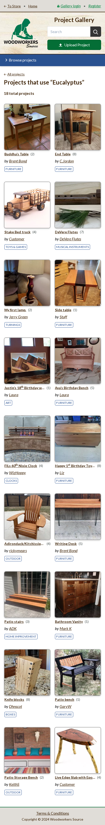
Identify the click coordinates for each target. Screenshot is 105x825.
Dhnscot (15, 706)
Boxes (10, 714)
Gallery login (71, 5)
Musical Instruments (72, 247)
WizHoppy (17, 472)
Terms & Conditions (52, 813)
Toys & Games (16, 247)
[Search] (95, 31)
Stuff (63, 316)
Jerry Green (18, 316)
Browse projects (22, 60)
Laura (13, 394)
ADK (13, 628)
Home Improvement (21, 636)
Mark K (66, 628)
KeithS (14, 784)
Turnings (13, 325)
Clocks (11, 480)
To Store (14, 6)
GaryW (65, 706)
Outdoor (13, 558)
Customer (16, 238)
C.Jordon (67, 161)
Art (8, 403)
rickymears (18, 550)
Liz (62, 472)
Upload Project (77, 44)
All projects (16, 74)
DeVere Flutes (70, 238)
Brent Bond (18, 161)
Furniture (13, 169)
